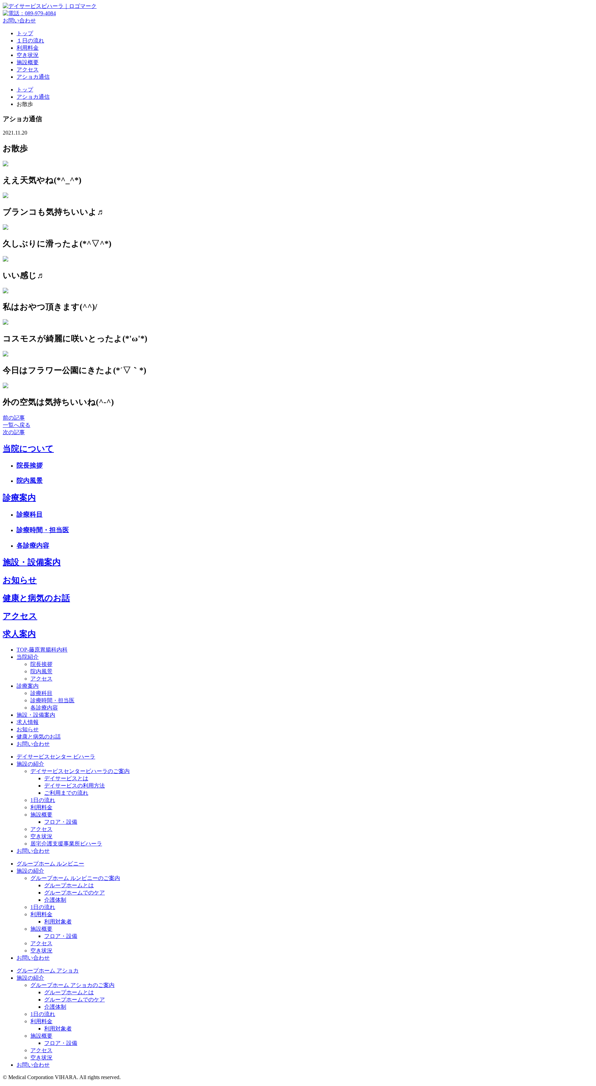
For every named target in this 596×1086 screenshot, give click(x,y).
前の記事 (14, 418)
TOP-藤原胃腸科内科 (42, 650)
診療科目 (30, 514)
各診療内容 (33, 545)
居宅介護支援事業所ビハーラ (66, 844)
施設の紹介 (30, 764)
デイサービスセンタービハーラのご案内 (80, 771)
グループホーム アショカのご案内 (72, 985)
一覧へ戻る (16, 425)
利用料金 (28, 48)
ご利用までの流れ (66, 793)
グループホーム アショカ (48, 971)
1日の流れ (42, 800)
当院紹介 (28, 657)
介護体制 (55, 900)
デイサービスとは (66, 778)
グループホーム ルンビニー (50, 864)
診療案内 (19, 497)
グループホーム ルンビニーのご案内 (75, 878)
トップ (25, 33)
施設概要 (28, 62)
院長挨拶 (30, 465)
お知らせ (20, 580)
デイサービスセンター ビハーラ (56, 757)
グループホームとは (69, 885)
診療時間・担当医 (43, 530)
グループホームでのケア (74, 893)
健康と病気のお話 (36, 598)
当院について (28, 448)
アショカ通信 (33, 77)
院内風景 (30, 480)
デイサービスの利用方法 (74, 786)
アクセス (28, 69)
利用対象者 (58, 921)
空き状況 (28, 55)
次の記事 (14, 432)
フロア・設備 (60, 822)
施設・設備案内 (32, 562)
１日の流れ (30, 40)
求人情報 (28, 722)
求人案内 (19, 633)
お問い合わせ (19, 20)
